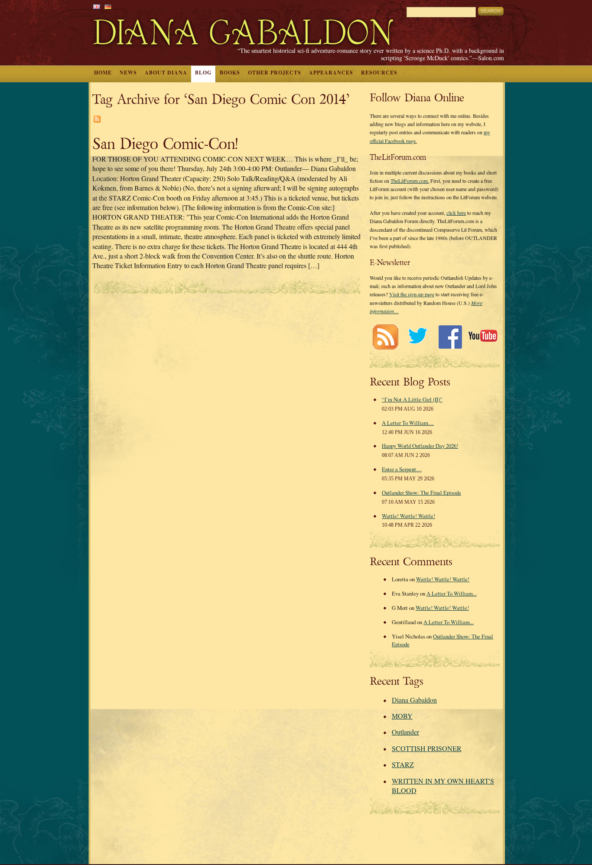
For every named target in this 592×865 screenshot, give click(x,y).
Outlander (405, 731)
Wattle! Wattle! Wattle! (408, 516)
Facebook (450, 337)
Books (230, 72)
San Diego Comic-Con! (165, 144)
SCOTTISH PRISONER (427, 748)
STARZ (403, 764)
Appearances (331, 72)
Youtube (482, 337)
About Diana (166, 72)
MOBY (402, 715)
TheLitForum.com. (409, 180)
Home (103, 72)
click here (456, 212)
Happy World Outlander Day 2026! (420, 446)
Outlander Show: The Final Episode (421, 492)
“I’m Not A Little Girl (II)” (412, 399)
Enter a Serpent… (402, 469)
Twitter (417, 337)
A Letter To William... (451, 593)
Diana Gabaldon (414, 699)
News (128, 72)
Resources (379, 72)
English (96, 6)
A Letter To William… (408, 423)
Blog (203, 72)
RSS (385, 337)
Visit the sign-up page (411, 294)
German (107, 6)
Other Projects (274, 72)
